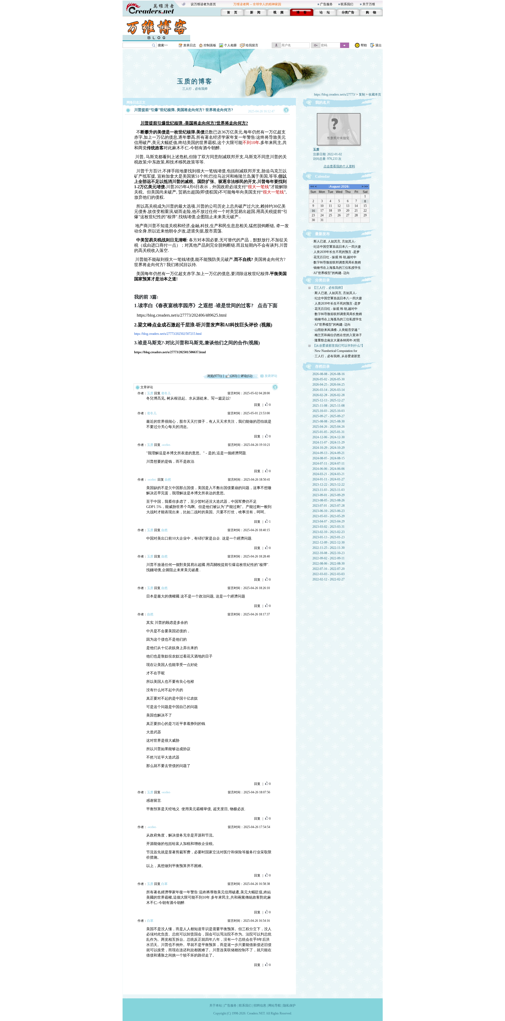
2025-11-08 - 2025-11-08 (328, 405)
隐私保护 (289, 1005)
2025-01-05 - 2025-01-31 (328, 432)
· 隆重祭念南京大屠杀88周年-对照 (336, 340)
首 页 (232, 12)
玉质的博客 (195, 81)
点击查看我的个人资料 (339, 166)
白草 (164, 884)
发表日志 (189, 45)
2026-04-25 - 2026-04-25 (328, 384)
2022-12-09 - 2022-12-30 (328, 542)
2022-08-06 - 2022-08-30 (328, 563)
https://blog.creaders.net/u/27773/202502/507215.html (167, 334)
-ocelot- (166, 445)
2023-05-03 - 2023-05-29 (328, 516)
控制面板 (210, 45)
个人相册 (230, 45)
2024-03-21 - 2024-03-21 (328, 474)
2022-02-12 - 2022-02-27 (328, 579)
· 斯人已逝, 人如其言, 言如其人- (334, 241)
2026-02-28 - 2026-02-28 (328, 395)
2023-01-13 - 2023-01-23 (328, 537)
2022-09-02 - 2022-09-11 (328, 558)
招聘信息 (260, 1005)
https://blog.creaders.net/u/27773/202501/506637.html (170, 352)
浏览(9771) (214, 376)
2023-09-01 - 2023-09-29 (328, 495)
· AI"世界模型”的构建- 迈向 (331, 273)
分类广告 (348, 12)
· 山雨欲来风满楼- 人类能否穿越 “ (336, 330)
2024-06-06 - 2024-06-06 (328, 469)
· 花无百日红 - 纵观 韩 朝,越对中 (334, 257)
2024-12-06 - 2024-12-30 (328, 437)
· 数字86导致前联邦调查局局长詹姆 (336, 262)
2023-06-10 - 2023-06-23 (328, 511)
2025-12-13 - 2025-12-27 (328, 400)
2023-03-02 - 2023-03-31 (328, 527)
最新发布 (322, 234)
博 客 (301, 12)
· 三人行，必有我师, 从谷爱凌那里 (336, 356)
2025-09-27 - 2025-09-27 (328, 416)
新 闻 (255, 12)
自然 (168, 479)
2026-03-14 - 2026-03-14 (328, 390)
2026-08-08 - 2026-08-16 (328, 374)
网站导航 (274, 1005)
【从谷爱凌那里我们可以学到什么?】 (339, 345)
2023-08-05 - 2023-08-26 (328, 500)
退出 (378, 45)
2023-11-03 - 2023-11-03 (328, 490)
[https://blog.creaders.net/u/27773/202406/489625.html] (135, 315)
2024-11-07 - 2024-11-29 (328, 442)
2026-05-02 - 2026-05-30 (328, 379)
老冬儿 (166, 393)
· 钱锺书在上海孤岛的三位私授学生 (336, 268)
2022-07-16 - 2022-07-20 (328, 569)
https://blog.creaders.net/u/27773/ (334, 94)
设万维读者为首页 (203, 4)
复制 (362, 94)
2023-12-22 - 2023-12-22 (328, 484)
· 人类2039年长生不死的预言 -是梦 (336, 252)
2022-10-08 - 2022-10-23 (328, 553)
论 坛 (325, 12)
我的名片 (322, 102)
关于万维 (368, 4)
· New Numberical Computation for (335, 351)
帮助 (364, 45)
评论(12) (246, 376)
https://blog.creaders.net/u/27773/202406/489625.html (181, 315)
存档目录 (322, 366)
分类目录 (322, 280)
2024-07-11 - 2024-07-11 (328, 463)
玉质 (150, 393)
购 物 (371, 12)
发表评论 (271, 376)
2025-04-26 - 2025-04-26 (328, 427)
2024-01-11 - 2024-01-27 (328, 479)
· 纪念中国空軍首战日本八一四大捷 (336, 246)
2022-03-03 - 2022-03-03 (328, 574)
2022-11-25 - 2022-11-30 (328, 548)
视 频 (278, 12)
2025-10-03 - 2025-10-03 (328, 411)
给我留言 (252, 45)
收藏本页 (374, 94)
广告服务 (326, 4)
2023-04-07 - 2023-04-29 (328, 521)
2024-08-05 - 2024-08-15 (328, 458)
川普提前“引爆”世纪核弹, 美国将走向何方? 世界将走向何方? (183, 110)
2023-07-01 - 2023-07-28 (328, 505)
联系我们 (347, 4)
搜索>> (163, 45)
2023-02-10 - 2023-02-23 (328, 532)
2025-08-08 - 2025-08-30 (328, 421)
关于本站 (215, 1005)
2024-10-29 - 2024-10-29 (328, 448)
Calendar (322, 176)
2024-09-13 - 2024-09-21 (328, 453)
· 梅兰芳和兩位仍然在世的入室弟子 (337, 335)
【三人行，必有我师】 (328, 288)
